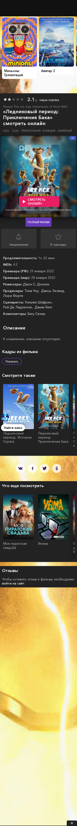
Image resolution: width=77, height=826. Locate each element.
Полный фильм (38, 222)
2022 (6, 130)
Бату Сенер (36, 314)
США (15, 130)
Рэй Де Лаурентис (18, 307)
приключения (31, 130)
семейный (64, 130)
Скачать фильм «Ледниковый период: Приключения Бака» (38, 209)
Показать (12, 361)
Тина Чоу (32, 291)
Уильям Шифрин (38, 302)
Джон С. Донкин (36, 284)
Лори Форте (13, 296)
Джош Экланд (53, 291)
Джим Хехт (43, 307)
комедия (49, 130)
